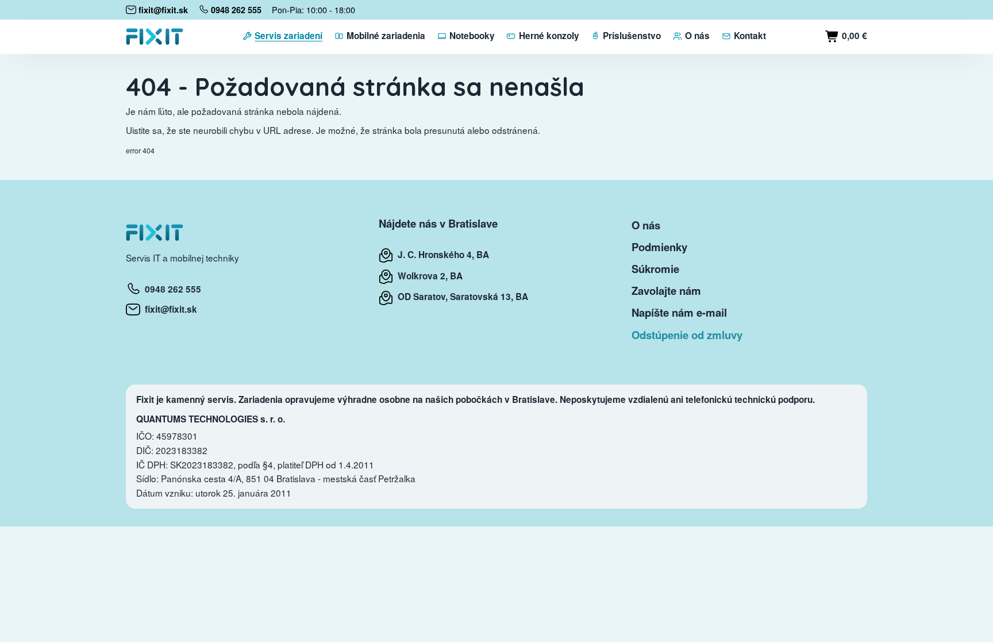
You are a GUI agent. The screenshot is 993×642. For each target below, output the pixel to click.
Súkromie (655, 268)
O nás (646, 225)
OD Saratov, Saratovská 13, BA (460, 296)
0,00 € (853, 35)
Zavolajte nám (666, 290)
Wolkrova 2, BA (428, 276)
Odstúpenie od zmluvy (687, 335)
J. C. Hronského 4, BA (441, 254)
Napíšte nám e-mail (679, 312)
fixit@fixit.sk (168, 309)
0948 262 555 (170, 289)
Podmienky (659, 247)
